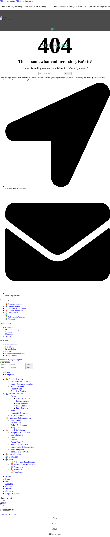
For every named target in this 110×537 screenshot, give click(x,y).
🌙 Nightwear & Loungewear (16, 308)
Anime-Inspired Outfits (20, 381)
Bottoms (14, 410)
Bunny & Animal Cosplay (22, 384)
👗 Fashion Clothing (13, 306)
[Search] (55, 23)
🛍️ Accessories (10, 319)
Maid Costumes (17, 386)
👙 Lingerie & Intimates (14, 310)
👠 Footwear (16, 469)
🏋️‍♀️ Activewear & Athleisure (15, 317)
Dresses (14, 396)
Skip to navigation (8, 1)
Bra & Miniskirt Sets (19, 444)
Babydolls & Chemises (20, 432)
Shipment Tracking (12, 330)
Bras (13, 437)
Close (2, 500)
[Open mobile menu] (55, 13)
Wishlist (8, 336)
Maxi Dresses (22, 403)
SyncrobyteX (16, 359)
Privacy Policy (10, 349)
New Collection (11, 345)
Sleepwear (15, 427)
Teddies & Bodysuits (19, 452)
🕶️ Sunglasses (17, 472)
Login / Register (12, 493)
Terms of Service (11, 355)
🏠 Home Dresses (11, 313)
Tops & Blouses (17, 415)
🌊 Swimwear (10, 315)
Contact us (9, 328)
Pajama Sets (16, 423)
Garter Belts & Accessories (22, 447)
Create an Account (8, 514)
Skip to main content (24, 1)
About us (8, 351)
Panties (14, 440)
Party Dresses (22, 408)
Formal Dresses (22, 401)
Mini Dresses (21, 406)
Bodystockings (17, 435)
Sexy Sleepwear (17, 449)
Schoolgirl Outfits (18, 391)
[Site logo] (5, 19)
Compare (8, 332)
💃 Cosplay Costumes (13, 304)
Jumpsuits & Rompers (20, 413)
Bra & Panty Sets (18, 442)
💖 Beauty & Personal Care (22, 464)
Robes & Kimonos (19, 425)
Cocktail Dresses (23, 398)
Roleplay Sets (16, 389)
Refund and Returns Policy (15, 353)
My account (9, 334)
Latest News (9, 347)
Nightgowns (16, 420)
